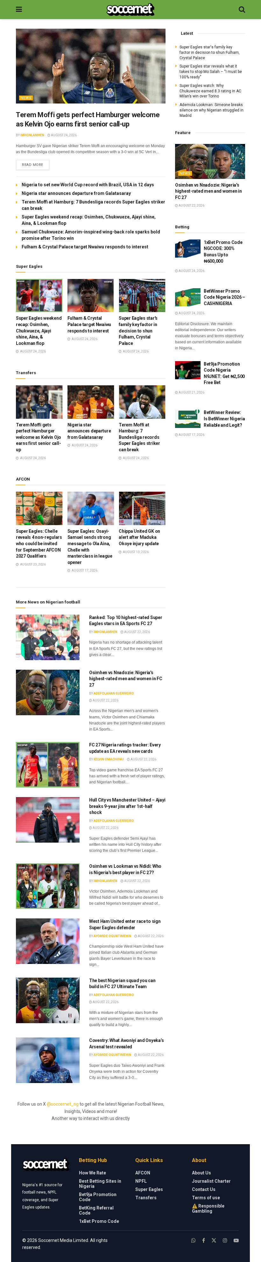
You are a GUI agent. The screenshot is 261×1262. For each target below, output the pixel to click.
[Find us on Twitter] (213, 1240)
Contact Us (203, 1189)
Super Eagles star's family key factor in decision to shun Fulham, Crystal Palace (138, 331)
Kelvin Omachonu (109, 759)
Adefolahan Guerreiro (114, 693)
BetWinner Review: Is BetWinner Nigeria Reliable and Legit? (224, 418)
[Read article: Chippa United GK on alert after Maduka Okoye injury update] (142, 508)
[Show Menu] (19, 9)
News (26, 98)
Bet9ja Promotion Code (97, 1197)
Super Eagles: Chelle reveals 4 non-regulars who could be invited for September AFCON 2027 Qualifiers (39, 544)
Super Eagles (149, 1189)
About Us (201, 1172)
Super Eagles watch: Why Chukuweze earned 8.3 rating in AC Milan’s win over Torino (210, 91)
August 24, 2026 (63, 135)
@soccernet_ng (63, 1104)
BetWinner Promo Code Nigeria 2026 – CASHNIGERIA (224, 297)
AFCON (142, 1172)
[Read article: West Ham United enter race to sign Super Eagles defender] (48, 941)
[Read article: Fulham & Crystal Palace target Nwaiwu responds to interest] (90, 295)
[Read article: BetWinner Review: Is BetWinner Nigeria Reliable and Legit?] (188, 419)
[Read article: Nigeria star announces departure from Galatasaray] (90, 402)
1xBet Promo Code (99, 1221)
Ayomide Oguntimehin (112, 936)
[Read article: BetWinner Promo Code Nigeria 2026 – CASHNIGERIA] (188, 297)
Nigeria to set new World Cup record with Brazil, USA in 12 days (88, 184)
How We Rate (92, 1172)
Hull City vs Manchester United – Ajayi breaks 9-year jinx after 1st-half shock (127, 806)
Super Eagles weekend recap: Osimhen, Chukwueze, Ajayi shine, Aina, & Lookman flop (38, 331)
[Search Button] (242, 9)
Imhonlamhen (32, 135)
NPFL (141, 1181)
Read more (35, 164)
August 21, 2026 (191, 392)
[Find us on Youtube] (236, 1240)
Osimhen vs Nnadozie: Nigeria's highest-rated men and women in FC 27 (125, 679)
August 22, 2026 (136, 632)
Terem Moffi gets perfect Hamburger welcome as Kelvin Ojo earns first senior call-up (38, 437)
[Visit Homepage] (130, 9)
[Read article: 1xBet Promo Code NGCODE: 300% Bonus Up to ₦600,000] (188, 248)
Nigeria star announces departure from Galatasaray (76, 193)
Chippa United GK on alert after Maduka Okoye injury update (139, 537)
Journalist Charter (211, 1181)
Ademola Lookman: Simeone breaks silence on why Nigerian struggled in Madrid (211, 110)
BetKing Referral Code (96, 1210)
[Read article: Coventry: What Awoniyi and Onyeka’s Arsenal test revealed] (48, 1060)
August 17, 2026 (191, 435)
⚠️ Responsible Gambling (208, 1208)
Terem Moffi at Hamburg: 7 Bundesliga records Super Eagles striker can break (139, 437)
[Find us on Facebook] (203, 1240)
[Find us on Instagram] (225, 1240)
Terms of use (206, 1197)
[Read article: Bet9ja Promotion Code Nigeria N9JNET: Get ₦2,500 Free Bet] (188, 370)
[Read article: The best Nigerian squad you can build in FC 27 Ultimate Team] (48, 1000)
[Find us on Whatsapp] (193, 1240)
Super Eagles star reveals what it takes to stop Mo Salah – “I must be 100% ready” (211, 71)
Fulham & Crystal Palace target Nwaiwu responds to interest (85, 246)
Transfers (146, 1197)
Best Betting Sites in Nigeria (100, 1184)
